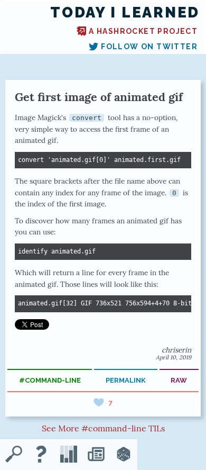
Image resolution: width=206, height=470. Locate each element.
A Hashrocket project (143, 31)
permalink (126, 380)
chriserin (176, 350)
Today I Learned (125, 12)
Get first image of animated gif (99, 96)
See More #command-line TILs (103, 428)
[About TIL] (41, 455)
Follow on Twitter (149, 46)
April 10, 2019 (173, 357)
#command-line (50, 380)
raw (179, 380)
